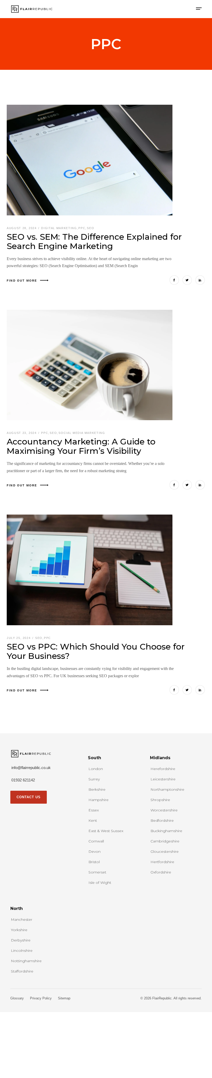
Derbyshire (21, 940)
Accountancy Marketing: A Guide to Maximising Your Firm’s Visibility (81, 446)
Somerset (97, 872)
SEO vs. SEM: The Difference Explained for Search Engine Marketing (94, 241)
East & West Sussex (105, 830)
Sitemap (64, 998)
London (95, 768)
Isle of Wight (99, 882)
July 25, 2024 (19, 637)
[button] (199, 9)
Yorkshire (19, 930)
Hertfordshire (162, 862)
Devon (94, 851)
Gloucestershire (164, 851)
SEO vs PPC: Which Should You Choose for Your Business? (96, 651)
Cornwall (96, 841)
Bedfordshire (162, 820)
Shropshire (160, 799)
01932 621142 (23, 780)
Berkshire (96, 789)
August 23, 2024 (22, 432)
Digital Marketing (59, 228)
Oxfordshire (160, 872)
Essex (93, 810)
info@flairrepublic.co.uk (31, 767)
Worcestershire (164, 810)
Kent (92, 820)
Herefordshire (162, 768)
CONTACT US (29, 797)
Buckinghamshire (166, 830)
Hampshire (98, 799)
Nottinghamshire (26, 961)
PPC (81, 228)
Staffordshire (22, 971)
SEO (90, 228)
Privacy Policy (41, 998)
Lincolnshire (22, 950)
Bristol (94, 862)
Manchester (21, 919)
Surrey (94, 779)
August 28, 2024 (22, 228)
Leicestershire (163, 779)
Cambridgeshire (164, 841)
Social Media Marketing (81, 432)
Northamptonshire (167, 789)
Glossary (17, 998)
